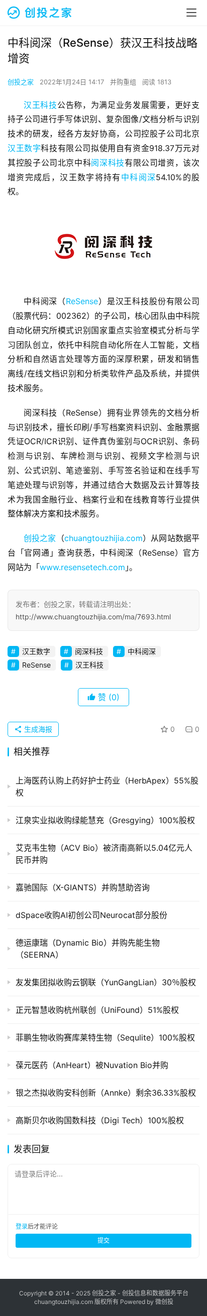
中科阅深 (138, 177)
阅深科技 (108, 163)
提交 (103, 1240)
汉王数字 (24, 148)
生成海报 (37, 729)
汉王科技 (40, 105)
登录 (22, 1226)
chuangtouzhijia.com (103, 538)
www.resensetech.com (82, 567)
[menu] (191, 13)
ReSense (82, 301)
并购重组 (123, 82)
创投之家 (21, 82)
